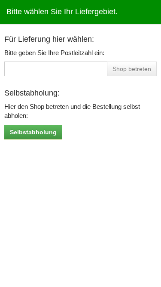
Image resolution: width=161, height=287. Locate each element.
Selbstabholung (33, 132)
